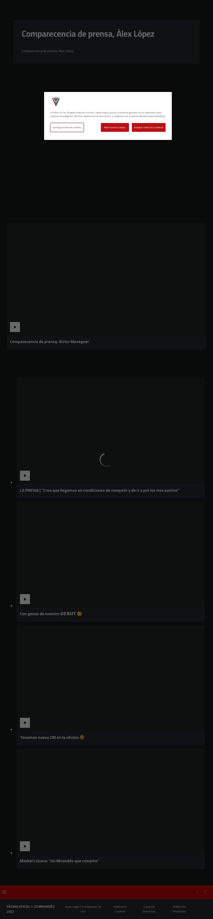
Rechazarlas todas (114, 127)
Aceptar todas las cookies (148, 127)
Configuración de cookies (67, 127)
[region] (108, 116)
